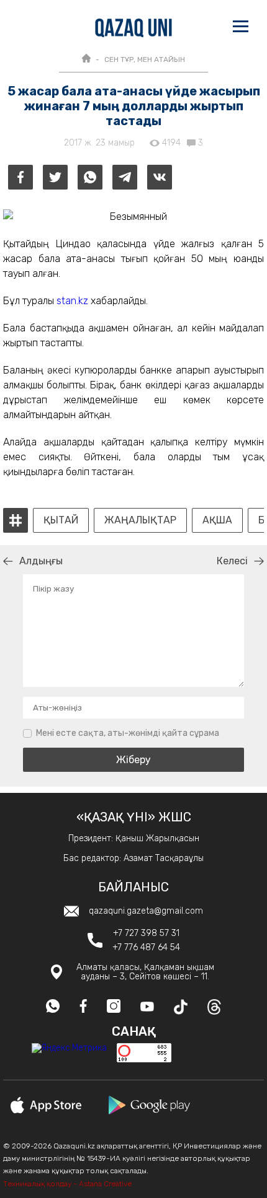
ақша (217, 520)
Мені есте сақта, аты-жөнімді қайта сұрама (127, 733)
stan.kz (72, 301)
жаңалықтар (140, 520)
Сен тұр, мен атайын (144, 59)
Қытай (60, 520)
